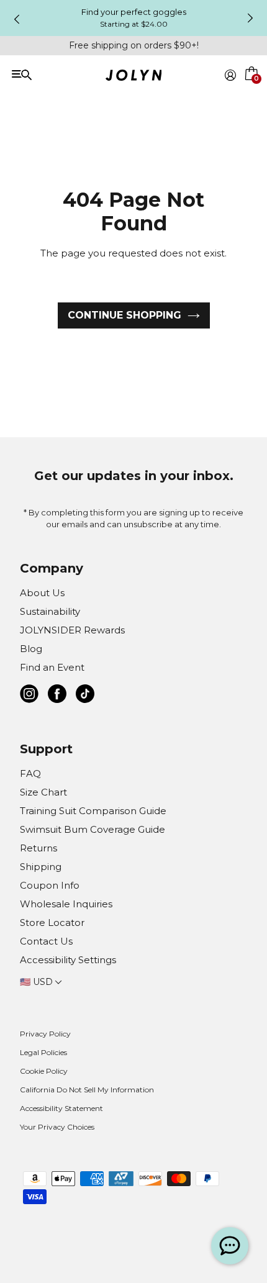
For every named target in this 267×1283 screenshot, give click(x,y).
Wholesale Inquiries (66, 904)
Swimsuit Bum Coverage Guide (92, 829)
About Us (42, 593)
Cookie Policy (44, 1071)
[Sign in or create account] (230, 75)
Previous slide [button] (16, 19)
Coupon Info (49, 885)
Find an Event (52, 667)
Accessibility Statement (61, 1108)
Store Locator (52, 922)
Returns (38, 848)
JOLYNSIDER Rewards (72, 630)
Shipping (40, 867)
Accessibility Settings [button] (68, 960)
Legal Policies (43, 1052)
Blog (31, 649)
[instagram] (29, 695)
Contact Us (46, 941)
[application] (230, 1246)
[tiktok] (85, 695)
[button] (252, 89)
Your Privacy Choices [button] (57, 1126)
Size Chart (43, 792)
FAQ (30, 773)
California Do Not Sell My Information (87, 1089)
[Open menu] (62, 74)
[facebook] (57, 695)
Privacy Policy (45, 1033)
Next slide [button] (250, 18)
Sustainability (50, 611)
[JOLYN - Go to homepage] (134, 77)
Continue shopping (124, 315)
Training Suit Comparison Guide (93, 811)
